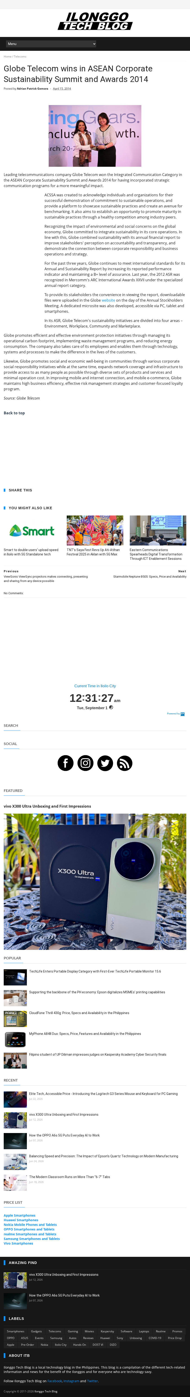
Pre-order (27, 1345)
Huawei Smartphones (21, 1220)
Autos (72, 1338)
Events (39, 1338)
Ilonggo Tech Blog (46, 1391)
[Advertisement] (22, 261)
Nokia (44, 1345)
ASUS (24, 1338)
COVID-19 (155, 1338)
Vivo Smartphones (18, 1243)
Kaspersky (107, 1331)
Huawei (105, 1338)
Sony (120, 1338)
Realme (161, 1331)
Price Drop (175, 1338)
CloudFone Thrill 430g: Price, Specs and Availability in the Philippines (79, 1013)
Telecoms (55, 1331)
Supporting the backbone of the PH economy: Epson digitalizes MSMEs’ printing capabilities (97, 992)
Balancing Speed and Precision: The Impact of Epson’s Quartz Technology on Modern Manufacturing (103, 1156)
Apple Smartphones (19, 1215)
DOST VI (98, 1345)
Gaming (73, 1331)
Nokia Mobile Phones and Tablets (30, 1224)
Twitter (92, 1381)
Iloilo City (60, 1345)
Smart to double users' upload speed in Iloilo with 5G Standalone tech (31, 552)
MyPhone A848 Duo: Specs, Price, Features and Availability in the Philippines (85, 1034)
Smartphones (15, 1331)
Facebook (55, 1381)
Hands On (79, 1345)
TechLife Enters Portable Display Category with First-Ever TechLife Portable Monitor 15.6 (95, 971)
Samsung (56, 1338)
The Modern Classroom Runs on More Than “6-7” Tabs (69, 1177)
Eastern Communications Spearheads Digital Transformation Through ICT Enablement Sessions (156, 554)
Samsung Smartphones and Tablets (32, 1238)
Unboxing (136, 1338)
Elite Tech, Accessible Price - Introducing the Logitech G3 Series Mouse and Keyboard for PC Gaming (103, 1094)
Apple (10, 1345)
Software (126, 1331)
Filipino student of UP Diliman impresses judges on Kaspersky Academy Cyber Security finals (97, 1054)
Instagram (71, 1381)
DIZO (113, 1345)
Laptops (144, 1331)
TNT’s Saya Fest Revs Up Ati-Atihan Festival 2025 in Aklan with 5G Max (93, 552)
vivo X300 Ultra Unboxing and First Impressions (63, 1114)
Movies (89, 1331)
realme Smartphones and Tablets (30, 1234)
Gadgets (36, 1331)
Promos (177, 1331)
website (108, 300)
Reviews (88, 1338)
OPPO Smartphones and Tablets (29, 1229)
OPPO (10, 1338)
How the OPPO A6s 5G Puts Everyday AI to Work (64, 1135)
